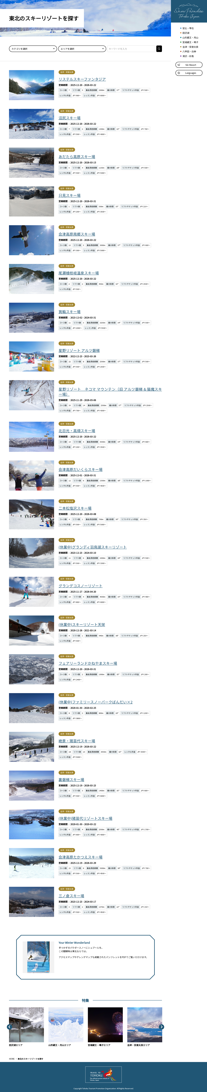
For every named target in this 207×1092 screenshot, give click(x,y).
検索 (160, 49)
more (12, 1008)
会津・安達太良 (190, 47)
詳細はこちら (85, 85)
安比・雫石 (188, 28)
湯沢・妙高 (188, 56)
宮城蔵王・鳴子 (190, 42)
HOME (12, 1059)
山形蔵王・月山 (190, 37)
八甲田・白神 (189, 51)
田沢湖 (185, 33)
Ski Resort (190, 64)
